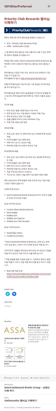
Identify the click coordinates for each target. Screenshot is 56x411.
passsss (26, 378)
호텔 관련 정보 (44, 378)
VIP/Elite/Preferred (18, 6)
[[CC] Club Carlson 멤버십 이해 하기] (14, 353)
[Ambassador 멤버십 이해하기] (14, 330)
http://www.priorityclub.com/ (33, 78)
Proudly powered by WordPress (28, 407)
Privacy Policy (9, 407)
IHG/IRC (36, 378)
